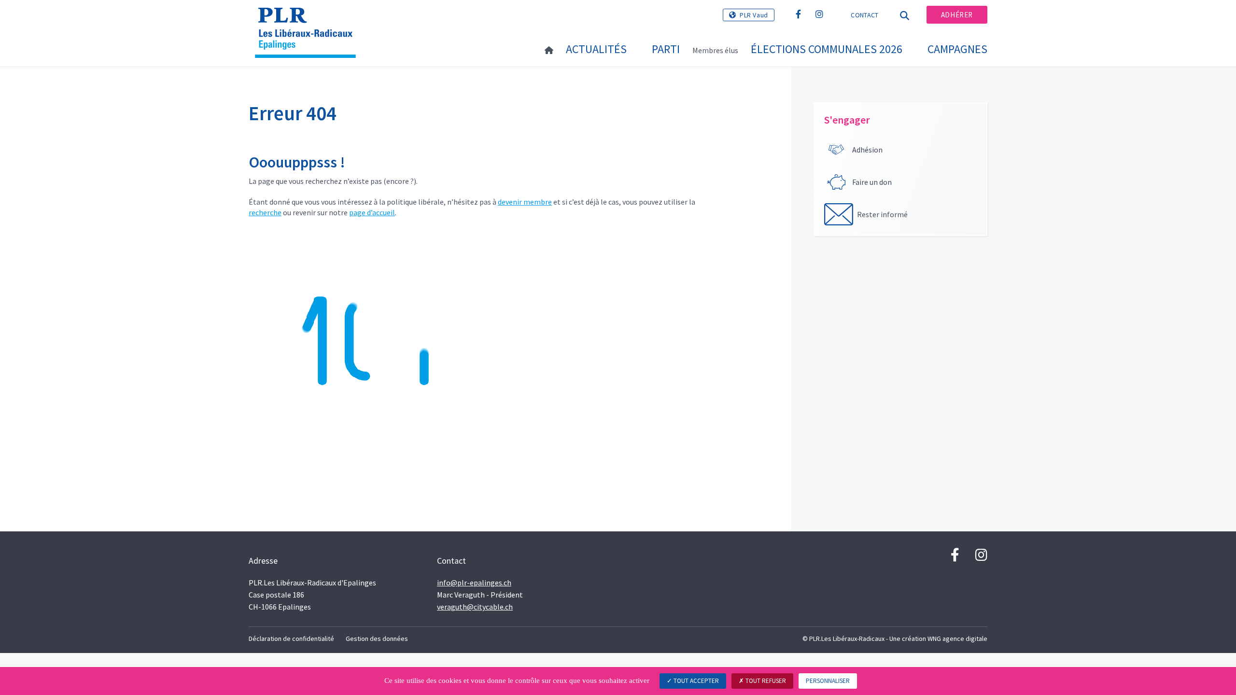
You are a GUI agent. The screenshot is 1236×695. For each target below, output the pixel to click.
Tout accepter (695, 681)
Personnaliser (828, 681)
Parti (666, 49)
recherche (265, 212)
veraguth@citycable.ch (475, 607)
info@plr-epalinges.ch (474, 582)
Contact (864, 15)
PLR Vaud (754, 15)
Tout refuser (765, 681)
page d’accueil (372, 212)
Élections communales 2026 (826, 49)
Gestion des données (377, 638)
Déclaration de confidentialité (291, 638)
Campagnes (957, 49)
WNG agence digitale (957, 638)
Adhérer (957, 14)
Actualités (596, 49)
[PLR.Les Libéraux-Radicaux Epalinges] (309, 20)
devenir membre (525, 202)
